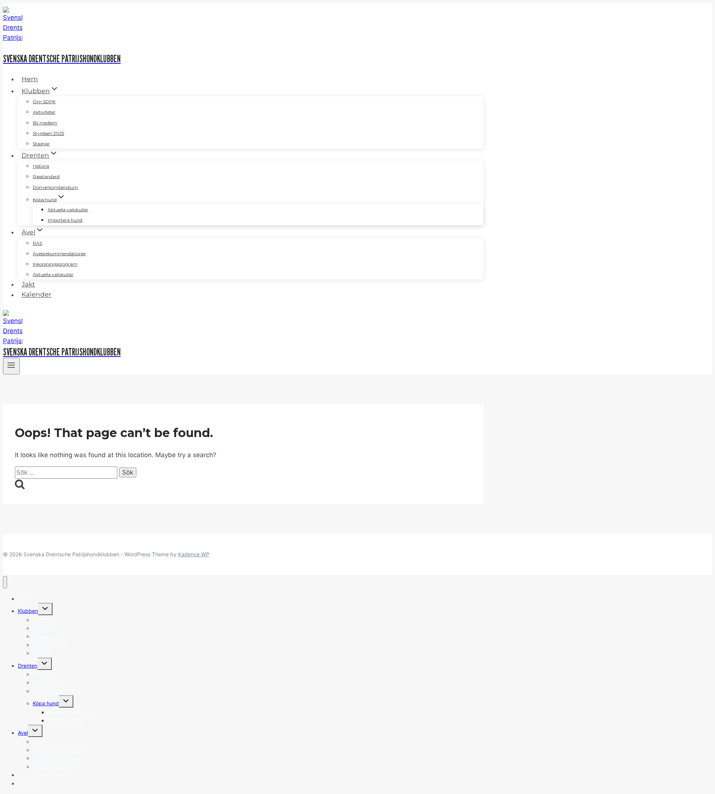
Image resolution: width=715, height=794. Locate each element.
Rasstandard (46, 176)
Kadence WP (193, 554)
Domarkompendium (55, 187)
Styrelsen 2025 (48, 133)
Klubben (28, 611)
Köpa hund (46, 703)
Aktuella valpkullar (68, 209)
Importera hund (65, 220)
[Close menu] (5, 582)
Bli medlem (45, 123)
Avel (23, 733)
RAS (37, 243)
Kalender (36, 294)
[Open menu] (11, 366)
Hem (30, 79)
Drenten (27, 665)
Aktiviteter (44, 112)
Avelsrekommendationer (59, 253)
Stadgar (41, 143)
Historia (41, 166)
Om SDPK (44, 101)
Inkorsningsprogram (55, 264)
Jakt (28, 284)
